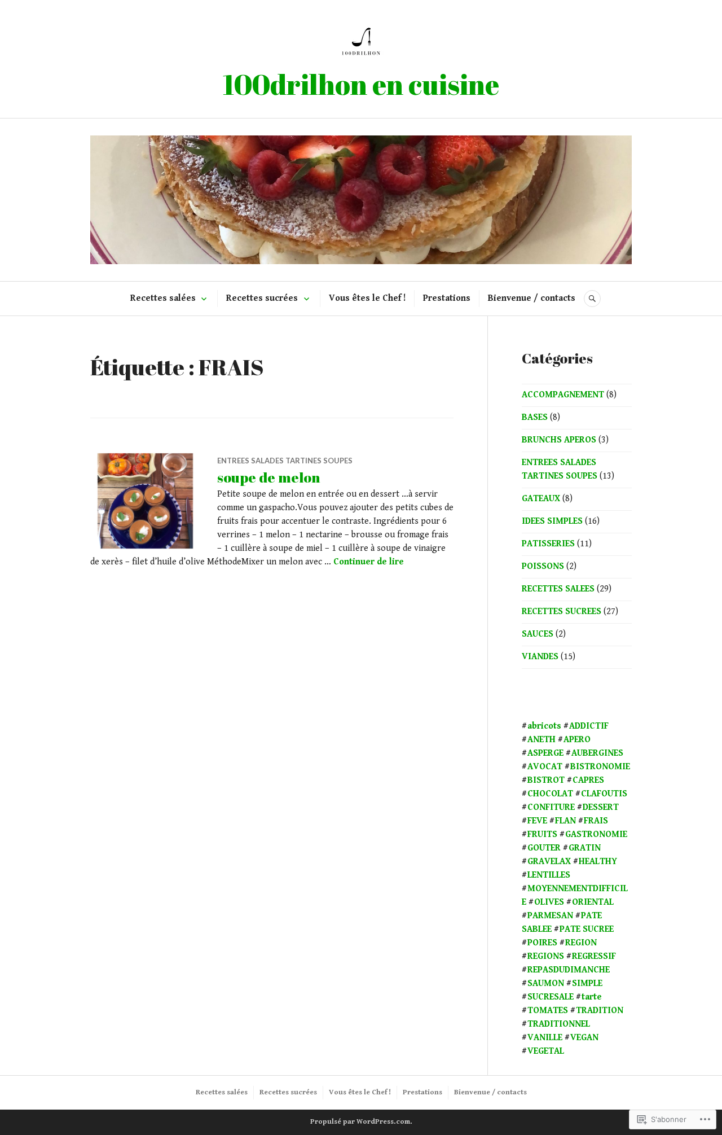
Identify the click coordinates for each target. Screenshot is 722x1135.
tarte (592, 997)
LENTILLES (548, 875)
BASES (535, 417)
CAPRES (588, 780)
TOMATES (547, 1010)
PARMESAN (550, 915)
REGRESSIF (594, 956)
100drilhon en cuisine (361, 84)
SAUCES (537, 634)
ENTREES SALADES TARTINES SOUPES (285, 460)
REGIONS (545, 956)
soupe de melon (268, 477)
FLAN (565, 821)
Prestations (446, 298)
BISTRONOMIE (600, 766)
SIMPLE (587, 983)
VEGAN (584, 1037)
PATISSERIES (548, 543)
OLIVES (549, 902)
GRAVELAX (549, 861)
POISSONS (543, 566)
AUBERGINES (597, 753)
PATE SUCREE (587, 929)
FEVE (537, 821)
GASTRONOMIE (596, 834)
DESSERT (601, 807)
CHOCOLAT (550, 793)
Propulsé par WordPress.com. (361, 1122)
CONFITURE (551, 807)
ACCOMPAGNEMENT (563, 394)
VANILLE (544, 1037)
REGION (581, 942)
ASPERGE (545, 753)
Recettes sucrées (262, 298)
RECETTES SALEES (558, 589)
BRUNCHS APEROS (559, 440)
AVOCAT (544, 766)
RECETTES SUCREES (561, 611)
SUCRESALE (550, 997)
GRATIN (585, 848)
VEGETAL (545, 1051)
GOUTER (544, 848)
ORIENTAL (593, 902)
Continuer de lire (368, 561)
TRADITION (599, 1010)
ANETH (541, 739)
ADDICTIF (589, 726)
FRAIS (596, 821)
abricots (544, 726)
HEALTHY (598, 861)
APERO (577, 739)
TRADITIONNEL (558, 1024)
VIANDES (540, 656)
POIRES (542, 942)
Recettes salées (163, 298)
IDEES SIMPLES (552, 521)
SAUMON (545, 983)
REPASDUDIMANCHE (568, 970)
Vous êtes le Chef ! (367, 298)
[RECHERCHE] (592, 298)
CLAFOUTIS (604, 793)
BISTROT (546, 780)
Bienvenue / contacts (531, 298)
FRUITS (542, 834)
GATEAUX (541, 498)
